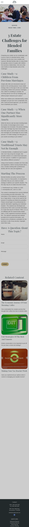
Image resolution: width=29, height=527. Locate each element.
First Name (4, 22)
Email (2, 37)
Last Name (4, 30)
